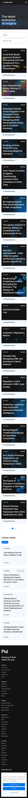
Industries (4, 681)
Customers (4, 752)
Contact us (4, 764)
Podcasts (3, 729)
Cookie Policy (14, 780)
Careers (3, 762)
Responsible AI (5, 710)
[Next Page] (18, 528)
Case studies (4, 722)
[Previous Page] (10, 528)
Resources (4, 714)
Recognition (4, 755)
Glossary (3, 726)
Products (3, 665)
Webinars (3, 733)
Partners (3, 757)
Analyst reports (5, 717)
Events (3, 750)
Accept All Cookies (14, 784)
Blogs (2, 719)
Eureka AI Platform (6, 703)
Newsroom (4, 748)
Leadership (4, 759)
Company (3, 740)
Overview (3, 684)
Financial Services (6, 669)
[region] (14, 784)
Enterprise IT (4, 674)
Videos (3, 731)
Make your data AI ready (7, 705)
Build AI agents (5, 707)
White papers (4, 736)
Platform (3, 700)
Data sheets (4, 724)
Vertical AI (3, 745)
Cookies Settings (14, 792)
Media (3, 677)
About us (3, 743)
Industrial (3, 672)
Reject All (13, 788)
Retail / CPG (4, 667)
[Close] (25, 774)
